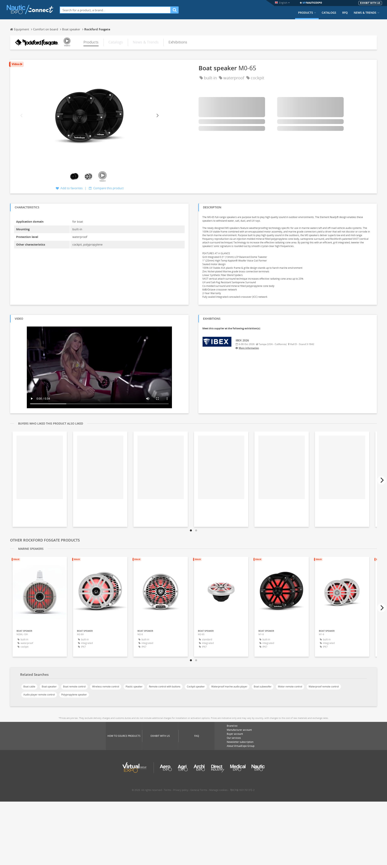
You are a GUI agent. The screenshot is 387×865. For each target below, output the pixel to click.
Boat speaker (49, 686)
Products (305, 12)
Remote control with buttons (164, 686)
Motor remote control (290, 686)
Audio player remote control (39, 694)
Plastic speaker (134, 686)
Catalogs (329, 12)
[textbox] (115, 9)
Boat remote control (74, 686)
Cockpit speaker (196, 686)
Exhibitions (178, 42)
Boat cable (29, 686)
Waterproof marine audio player (229, 686)
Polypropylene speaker (74, 694)
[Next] (157, 115)
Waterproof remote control (324, 686)
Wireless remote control (105, 686)
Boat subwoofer (263, 686)
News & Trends (365, 12)
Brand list (232, 726)
